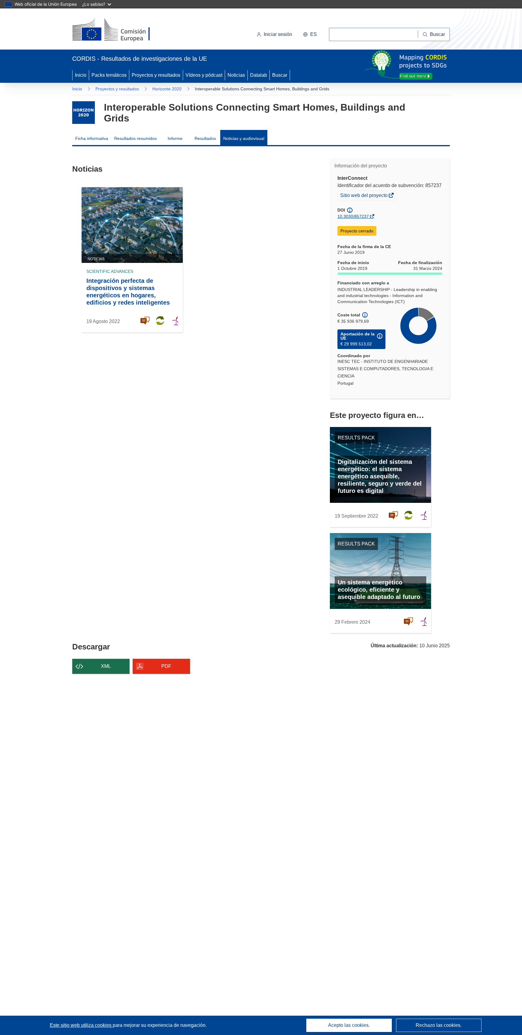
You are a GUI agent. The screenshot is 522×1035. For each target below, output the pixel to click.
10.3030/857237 (353, 216)
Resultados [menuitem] (205, 138)
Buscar (279, 75)
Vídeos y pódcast (203, 75)
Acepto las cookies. (349, 1025)
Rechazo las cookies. (439, 1025)
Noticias (236, 75)
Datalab (258, 75)
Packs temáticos (109, 75)
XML (106, 666)
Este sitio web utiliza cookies (81, 1025)
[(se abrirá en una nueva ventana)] (121, 30)
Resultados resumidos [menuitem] (135, 138)
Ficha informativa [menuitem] (91, 138)
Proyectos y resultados (156, 75)
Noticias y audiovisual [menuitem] (243, 138)
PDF (166, 666)
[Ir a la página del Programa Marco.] (83, 112)
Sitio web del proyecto (364, 196)
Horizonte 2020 (167, 88)
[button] (310, 34)
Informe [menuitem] (175, 138)
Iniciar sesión (278, 34)
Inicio (80, 75)
